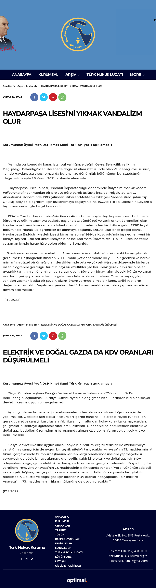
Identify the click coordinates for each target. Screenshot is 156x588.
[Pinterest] (53, 97)
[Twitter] (44, 97)
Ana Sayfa (9, 86)
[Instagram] (26, 558)
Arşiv (20, 86)
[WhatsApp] (62, 97)
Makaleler (32, 86)
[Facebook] (34, 97)
